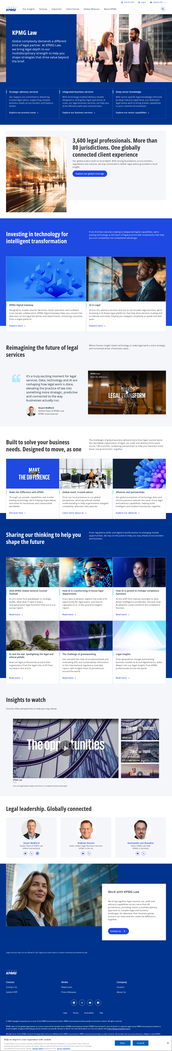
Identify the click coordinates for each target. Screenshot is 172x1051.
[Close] (168, 1043)
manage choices (38, 1048)
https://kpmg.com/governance (118, 1029)
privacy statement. (63, 1048)
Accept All (140, 1043)
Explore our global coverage (90, 173)
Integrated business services (77, 91)
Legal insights (123, 654)
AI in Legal (94, 304)
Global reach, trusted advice (77, 492)
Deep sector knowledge (128, 91)
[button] (25, 853)
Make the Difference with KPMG (26, 492)
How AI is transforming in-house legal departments (82, 592)
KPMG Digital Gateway (21, 304)
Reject (122, 1043)
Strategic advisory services (23, 91)
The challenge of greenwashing (79, 654)
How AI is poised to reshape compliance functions (137, 592)
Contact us (115, 931)
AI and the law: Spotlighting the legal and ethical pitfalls (31, 656)
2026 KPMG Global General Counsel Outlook (28, 592)
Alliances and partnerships (130, 492)
